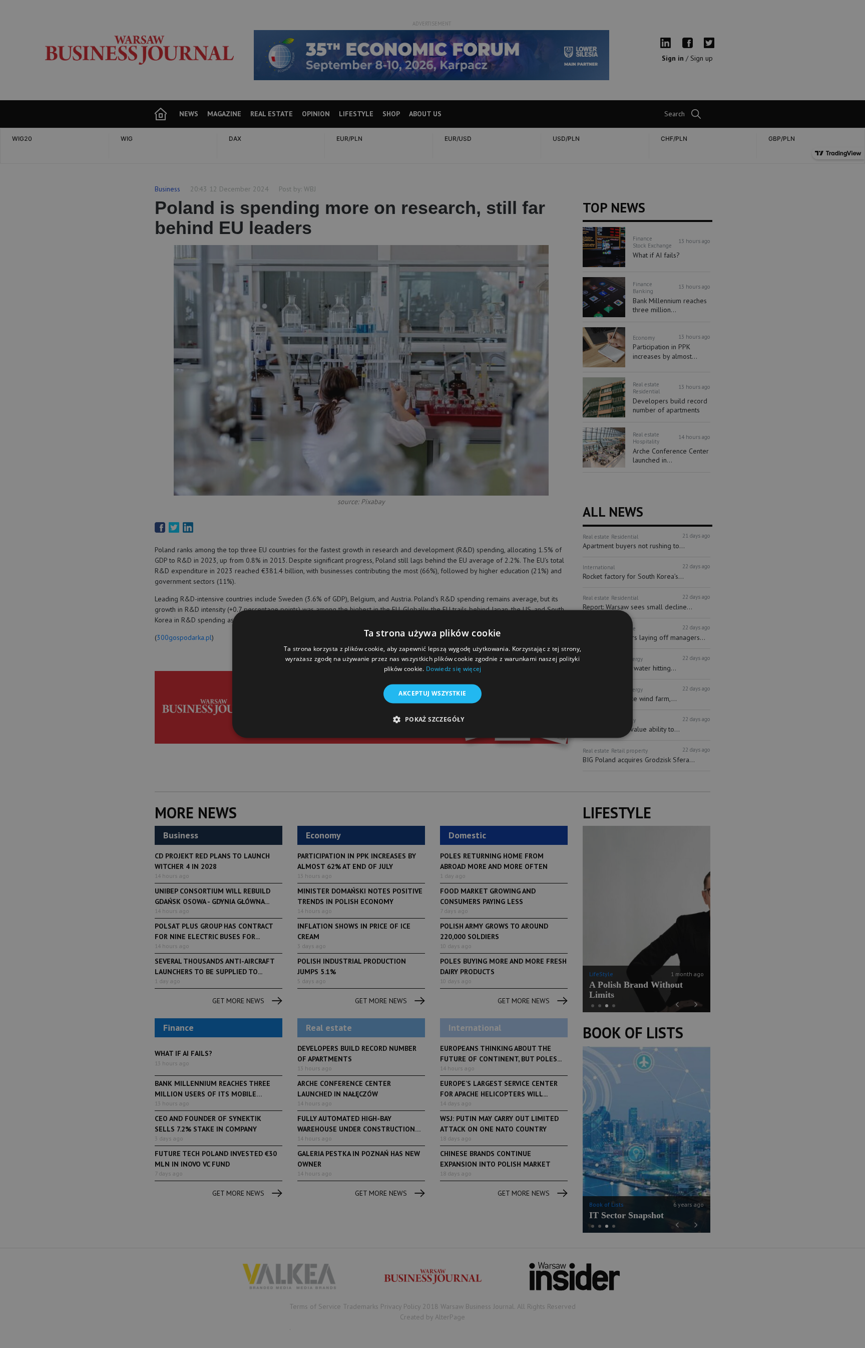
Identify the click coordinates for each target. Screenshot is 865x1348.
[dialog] (432, 674)
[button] (432, 720)
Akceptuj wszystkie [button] (432, 693)
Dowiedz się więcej (453, 668)
